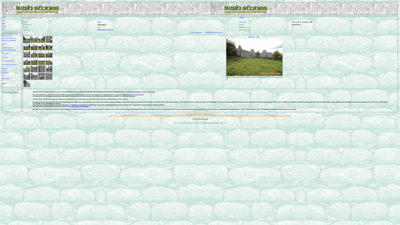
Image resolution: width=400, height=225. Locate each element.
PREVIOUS (252, 37)
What (3, 23)
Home (4, 17)
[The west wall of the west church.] (26, 64)
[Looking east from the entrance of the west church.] (26, 79)
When (4, 27)
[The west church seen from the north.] (41, 64)
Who (3, 21)
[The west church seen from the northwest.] (34, 64)
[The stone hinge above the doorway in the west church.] (26, 87)
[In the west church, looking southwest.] (34, 79)
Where (4, 25)
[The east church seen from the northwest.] (48, 50)
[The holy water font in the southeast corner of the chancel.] (41, 72)
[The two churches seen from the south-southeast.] (26, 50)
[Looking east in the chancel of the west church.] (34, 72)
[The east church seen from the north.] (34, 42)
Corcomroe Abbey (135, 92)
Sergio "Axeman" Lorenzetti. (211, 123)
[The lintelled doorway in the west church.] (48, 79)
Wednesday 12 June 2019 (105, 30)
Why (3, 30)
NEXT (258, 37)
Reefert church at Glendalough (80, 106)
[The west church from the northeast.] (48, 64)
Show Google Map (196, 32)
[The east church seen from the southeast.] (41, 42)
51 (98, 27)
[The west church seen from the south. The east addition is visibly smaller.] (41, 57)
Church (241, 17)
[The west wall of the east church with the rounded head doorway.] (41, 50)
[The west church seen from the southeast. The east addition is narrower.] (34, 57)
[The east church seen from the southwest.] (34, 50)
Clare (99, 22)
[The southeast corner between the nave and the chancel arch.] (48, 72)
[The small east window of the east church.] (48, 42)
